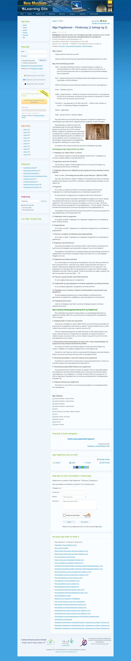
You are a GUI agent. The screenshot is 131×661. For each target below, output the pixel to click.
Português (25, 35)
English (25, 25)
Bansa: (55, 496)
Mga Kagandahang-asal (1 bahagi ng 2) (67, 583)
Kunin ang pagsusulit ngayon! (81, 439)
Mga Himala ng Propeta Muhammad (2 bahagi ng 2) (71, 607)
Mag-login (43, 60)
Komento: (55, 501)
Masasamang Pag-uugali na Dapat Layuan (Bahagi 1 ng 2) (73, 610)
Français (25, 32)
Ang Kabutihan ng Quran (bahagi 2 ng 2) (67, 581)
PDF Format (106, 462)
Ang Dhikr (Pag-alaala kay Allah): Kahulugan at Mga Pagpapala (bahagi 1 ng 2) (79, 566)
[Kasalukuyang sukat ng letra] (104, 21)
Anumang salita (26, 207)
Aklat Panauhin (94, 14)
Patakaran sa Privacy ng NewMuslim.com (66, 652)
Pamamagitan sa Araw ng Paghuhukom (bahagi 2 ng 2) (71, 575)
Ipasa (69, 522)
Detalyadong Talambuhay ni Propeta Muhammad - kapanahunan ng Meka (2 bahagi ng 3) (82, 625)
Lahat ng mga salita (28, 205)
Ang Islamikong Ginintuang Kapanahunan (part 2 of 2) (71, 592)
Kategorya (72, 14)
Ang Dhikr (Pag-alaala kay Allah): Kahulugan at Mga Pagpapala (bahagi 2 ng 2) (79, 569)
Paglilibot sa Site (40, 14)
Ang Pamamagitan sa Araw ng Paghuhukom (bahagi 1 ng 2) (73, 572)
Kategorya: (55, 46)
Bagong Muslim (35, 7)
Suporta (29, 14)
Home (22, 14)
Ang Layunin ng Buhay (61, 548)
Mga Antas (62, 14)
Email (22, 51)
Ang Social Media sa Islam (63, 595)
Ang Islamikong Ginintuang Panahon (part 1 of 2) (69, 589)
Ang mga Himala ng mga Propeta (65, 557)
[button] (22, 129)
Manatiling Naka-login (28, 60)
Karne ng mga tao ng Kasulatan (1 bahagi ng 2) (69, 560)
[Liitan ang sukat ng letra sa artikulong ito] (106, 21)
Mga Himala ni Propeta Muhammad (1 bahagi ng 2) (70, 604)
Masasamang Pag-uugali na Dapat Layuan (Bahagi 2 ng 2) (73, 613)
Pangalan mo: (57, 488)
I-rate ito (57, 462)
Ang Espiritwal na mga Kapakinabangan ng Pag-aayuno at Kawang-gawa (77, 616)
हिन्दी (24, 37)
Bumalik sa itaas (104, 459)
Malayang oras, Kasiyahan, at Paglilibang (67, 598)
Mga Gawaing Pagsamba (73, 46)
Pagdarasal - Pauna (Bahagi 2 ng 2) (98, 446)
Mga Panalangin (87, 46)
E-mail (88, 462)
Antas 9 (54, 21)
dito (100, 526)
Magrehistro (52, 14)
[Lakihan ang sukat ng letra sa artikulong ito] (101, 21)
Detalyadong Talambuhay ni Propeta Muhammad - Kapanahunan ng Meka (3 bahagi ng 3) (82, 628)
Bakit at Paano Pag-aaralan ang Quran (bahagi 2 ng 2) (71, 554)
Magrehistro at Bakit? (37, 68)
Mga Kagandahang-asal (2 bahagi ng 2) (67, 586)
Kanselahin (84, 522)
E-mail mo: (56, 492)
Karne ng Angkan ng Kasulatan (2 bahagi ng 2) (69, 563)
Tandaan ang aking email (29, 63)
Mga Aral (62, 46)
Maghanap (82, 14)
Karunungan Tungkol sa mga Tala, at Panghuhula (70, 601)
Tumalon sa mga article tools (101, 23)
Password (24, 56)
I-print (73, 462)
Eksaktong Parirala (27, 210)
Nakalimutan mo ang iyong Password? (31, 65)
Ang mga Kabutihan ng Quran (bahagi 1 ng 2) (69, 578)
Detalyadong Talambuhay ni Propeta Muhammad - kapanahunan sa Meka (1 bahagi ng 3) (82, 622)
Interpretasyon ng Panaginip (63, 619)
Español (25, 30)
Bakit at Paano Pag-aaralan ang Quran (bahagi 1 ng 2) (71, 551)
